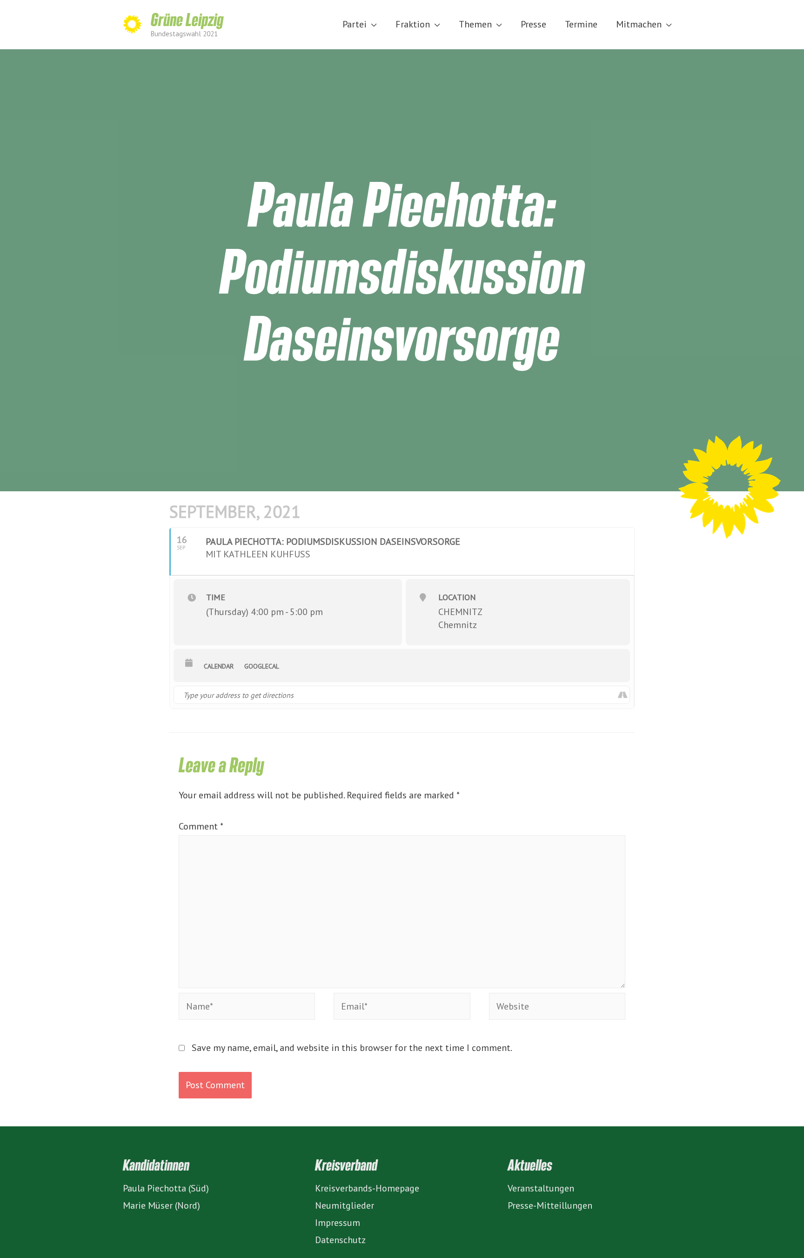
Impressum (337, 1223)
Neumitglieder (344, 1205)
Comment (201, 826)
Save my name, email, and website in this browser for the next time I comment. (352, 1048)
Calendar (219, 666)
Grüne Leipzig (187, 19)
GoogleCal (261, 666)
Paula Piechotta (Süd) (166, 1188)
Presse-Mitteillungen (550, 1205)
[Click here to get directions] (622, 694)
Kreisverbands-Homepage (367, 1188)
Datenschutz (340, 1240)
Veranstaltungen (541, 1188)
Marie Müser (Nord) (161, 1205)
